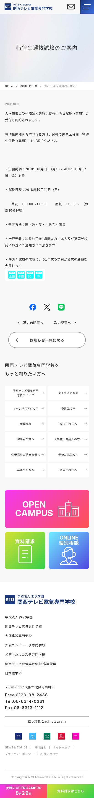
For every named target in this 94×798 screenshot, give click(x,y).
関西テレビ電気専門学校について (26, 393)
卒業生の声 (68, 408)
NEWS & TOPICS (16, 747)
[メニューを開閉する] (87, 7)
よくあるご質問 (68, 393)
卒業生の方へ (25, 470)
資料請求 (40, 747)
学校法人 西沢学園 (19, 617)
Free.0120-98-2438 (26, 695)
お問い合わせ (49, 753)
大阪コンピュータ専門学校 (25, 645)
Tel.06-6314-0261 (24, 701)
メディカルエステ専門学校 (25, 654)
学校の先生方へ (68, 455)
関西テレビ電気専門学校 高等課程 (30, 663)
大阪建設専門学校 (18, 635)
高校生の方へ (68, 424)
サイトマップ (61, 747)
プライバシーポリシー (19, 753)
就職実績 (25, 424)
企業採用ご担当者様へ (25, 455)
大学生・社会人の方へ (68, 439)
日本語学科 (13, 673)
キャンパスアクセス (25, 408)
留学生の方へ (68, 470)
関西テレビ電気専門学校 (23, 626)
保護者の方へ (25, 439)
